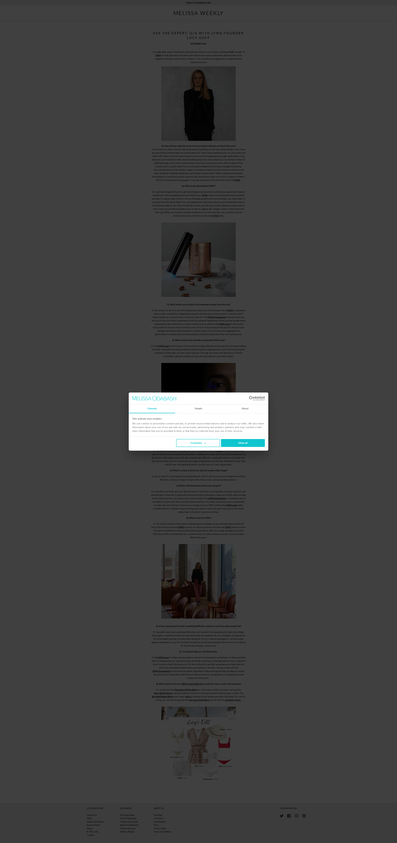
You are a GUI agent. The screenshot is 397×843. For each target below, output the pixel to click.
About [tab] (245, 408)
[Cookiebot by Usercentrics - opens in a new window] (251, 398)
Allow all (243, 443)
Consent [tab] (152, 408)
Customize (196, 443)
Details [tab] (198, 408)
